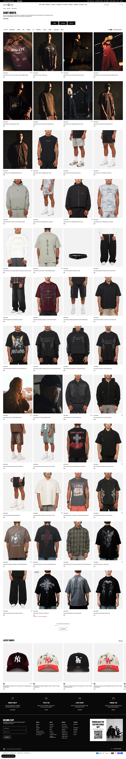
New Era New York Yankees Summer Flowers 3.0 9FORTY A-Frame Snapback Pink (46, 686)
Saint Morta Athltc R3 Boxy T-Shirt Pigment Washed (44, 270)
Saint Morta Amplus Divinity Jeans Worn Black (13, 613)
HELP (118, 1)
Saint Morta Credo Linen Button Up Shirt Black (104, 466)
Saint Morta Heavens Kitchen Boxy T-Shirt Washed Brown (15, 564)
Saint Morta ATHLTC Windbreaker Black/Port (12, 173)
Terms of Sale (65, 736)
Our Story (64, 724)
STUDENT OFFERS (99, 1)
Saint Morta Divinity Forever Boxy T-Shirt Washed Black (15, 368)
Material (38, 29)
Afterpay (51, 732)
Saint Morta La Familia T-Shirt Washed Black (103, 368)
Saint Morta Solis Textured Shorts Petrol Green (44, 466)
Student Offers (53, 734)
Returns (51, 724)
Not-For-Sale (39, 734)
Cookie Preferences (53, 737)
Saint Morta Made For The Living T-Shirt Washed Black (44, 564)
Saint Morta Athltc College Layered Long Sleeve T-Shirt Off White (17, 270)
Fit (33, 29)
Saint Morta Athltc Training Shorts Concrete (43, 221)
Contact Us (64, 731)
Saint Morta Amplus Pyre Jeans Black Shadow (13, 319)
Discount (56, 29)
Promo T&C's (64, 738)
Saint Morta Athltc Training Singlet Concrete (103, 221)
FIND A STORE (113, 1)
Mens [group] (54, 23)
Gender (28, 29)
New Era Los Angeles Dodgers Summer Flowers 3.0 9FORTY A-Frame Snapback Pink (108, 686)
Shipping (51, 726)
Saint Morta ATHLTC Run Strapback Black (42, 417)
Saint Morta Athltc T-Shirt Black (40, 75)
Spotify (75, 732)
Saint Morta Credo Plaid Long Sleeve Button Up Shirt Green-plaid (77, 564)
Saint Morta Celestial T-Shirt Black (101, 564)
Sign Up (7, 737)
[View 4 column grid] (111, 29)
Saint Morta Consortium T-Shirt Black (102, 613)
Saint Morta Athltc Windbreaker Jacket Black (73, 221)
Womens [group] (63, 23)
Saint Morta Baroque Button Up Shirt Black (103, 515)
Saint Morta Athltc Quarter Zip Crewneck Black (43, 124)
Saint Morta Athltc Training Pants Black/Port (73, 124)
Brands (71, 4)
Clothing (53, 4)
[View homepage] (8, 4)
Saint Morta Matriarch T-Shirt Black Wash (72, 613)
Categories (12, 29)
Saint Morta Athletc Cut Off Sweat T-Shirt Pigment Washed (15, 75)
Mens (43, 4)
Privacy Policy (65, 732)
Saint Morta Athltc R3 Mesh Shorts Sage (72, 173)
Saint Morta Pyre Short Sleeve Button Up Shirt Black (105, 319)
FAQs (51, 729)
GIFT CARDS (106, 1)
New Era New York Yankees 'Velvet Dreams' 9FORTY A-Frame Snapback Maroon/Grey (17, 686)
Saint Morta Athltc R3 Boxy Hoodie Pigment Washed (14, 221)
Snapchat (76, 729)
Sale (86, 4)
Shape (50, 29)
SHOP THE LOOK (90, 1)
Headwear (59, 4)
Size (23, 29)
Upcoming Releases (40, 732)
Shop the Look (65, 727)
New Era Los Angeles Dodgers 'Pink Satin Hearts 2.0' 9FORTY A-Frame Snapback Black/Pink (78, 686)
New (40, 4)
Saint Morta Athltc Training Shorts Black (102, 173)
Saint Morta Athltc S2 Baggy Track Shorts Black (74, 75)
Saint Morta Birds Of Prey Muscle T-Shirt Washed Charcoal (76, 515)
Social (76, 722)
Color (44, 29)
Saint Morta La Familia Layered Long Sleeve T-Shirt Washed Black (46, 368)
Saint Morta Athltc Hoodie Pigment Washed (12, 417)
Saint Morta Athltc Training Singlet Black (42, 173)
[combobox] (110, 4)
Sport (37, 729)
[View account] (120, 4)
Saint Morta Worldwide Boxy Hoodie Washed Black (74, 368)
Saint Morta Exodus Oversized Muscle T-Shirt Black (74, 466)
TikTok (75, 734)
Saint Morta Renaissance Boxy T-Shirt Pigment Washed (44, 319)
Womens (48, 4)
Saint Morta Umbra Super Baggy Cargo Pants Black (104, 270)
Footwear (65, 4)
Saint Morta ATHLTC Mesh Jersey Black (11, 124)
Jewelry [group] (71, 23)
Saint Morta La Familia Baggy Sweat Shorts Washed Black (76, 319)
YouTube (75, 731)
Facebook (76, 724)
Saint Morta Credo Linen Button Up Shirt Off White (44, 515)
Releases (81, 4)
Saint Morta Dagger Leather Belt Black (72, 270)
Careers (63, 729)
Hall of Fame (64, 726)
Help (51, 722)
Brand (18, 29)
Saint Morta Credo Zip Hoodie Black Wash (102, 417)
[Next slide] (123, 667)
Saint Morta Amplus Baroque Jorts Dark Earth (13, 466)
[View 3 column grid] (108, 29)
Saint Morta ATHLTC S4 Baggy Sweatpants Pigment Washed (106, 75)
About (64, 722)
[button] (122, 4)
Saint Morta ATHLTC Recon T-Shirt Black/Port (103, 124)
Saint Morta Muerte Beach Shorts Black (11, 515)
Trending (75, 4)
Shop (37, 722)
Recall (51, 727)
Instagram (76, 727)
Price (62, 29)
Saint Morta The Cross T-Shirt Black (41, 613)
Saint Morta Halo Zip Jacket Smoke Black (72, 417)
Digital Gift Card (39, 731)
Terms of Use (64, 734)
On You (51, 731)
